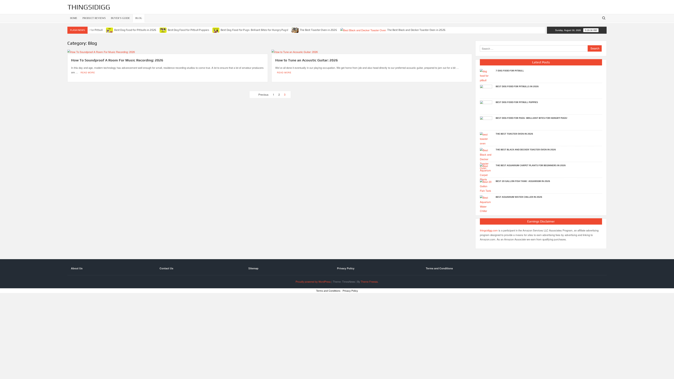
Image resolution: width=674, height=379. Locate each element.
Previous (263, 94)
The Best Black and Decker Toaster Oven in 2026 (416, 29)
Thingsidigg (88, 7)
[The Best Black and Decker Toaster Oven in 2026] (363, 30)
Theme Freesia (369, 281)
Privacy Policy (345, 268)
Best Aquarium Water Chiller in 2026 (519, 197)
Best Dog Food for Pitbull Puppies (188, 29)
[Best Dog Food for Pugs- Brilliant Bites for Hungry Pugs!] (216, 30)
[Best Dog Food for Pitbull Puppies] (163, 30)
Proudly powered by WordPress (313, 281)
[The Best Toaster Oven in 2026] (295, 30)
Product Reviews (94, 18)
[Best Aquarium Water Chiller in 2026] (486, 204)
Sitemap (253, 268)
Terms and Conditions (439, 268)
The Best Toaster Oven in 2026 (318, 29)
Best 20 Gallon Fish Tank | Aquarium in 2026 (523, 181)
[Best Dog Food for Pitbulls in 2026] (110, 30)
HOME (73, 18)
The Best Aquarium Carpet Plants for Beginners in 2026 (531, 165)
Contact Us (166, 268)
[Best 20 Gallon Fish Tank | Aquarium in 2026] (486, 186)
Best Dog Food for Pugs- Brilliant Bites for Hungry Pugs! (254, 29)
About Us (76, 268)
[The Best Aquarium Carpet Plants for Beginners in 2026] (486, 172)
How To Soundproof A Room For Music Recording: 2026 (117, 60)
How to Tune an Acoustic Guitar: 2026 (306, 60)
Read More (88, 72)
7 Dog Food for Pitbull (510, 70)
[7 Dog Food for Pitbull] (486, 75)
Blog (138, 18)
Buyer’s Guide (120, 18)
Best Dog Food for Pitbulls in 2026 (135, 29)
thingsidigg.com (489, 230)
